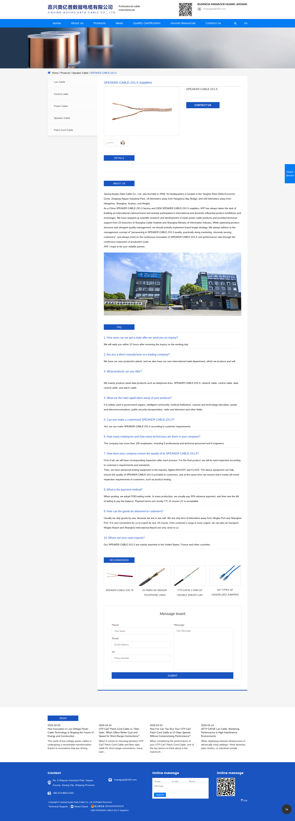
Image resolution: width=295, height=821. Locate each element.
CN (245, 23)
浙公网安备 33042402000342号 (109, 806)
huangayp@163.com (125, 779)
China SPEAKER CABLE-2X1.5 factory (130, 208)
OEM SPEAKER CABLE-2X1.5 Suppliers (110, 810)
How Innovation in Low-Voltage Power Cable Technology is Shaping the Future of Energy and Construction (71, 732)
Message (179, 625)
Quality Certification (146, 23)
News (119, 23)
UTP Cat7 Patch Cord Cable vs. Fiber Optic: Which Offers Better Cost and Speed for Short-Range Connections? (119, 732)
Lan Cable (59, 82)
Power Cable (61, 106)
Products (100, 23)
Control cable (61, 94)
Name (115, 625)
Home (57, 23)
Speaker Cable (80, 72)
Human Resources (183, 23)
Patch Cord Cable (63, 130)
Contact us (202, 105)
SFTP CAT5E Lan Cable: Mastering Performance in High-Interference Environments (220, 732)
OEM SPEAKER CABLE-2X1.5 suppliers (177, 208)
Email (115, 638)
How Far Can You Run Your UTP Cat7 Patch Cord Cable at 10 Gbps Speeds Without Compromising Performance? (170, 732)
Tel (113, 652)
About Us (77, 23)
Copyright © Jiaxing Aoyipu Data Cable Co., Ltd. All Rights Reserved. (80, 802)
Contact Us (213, 23)
